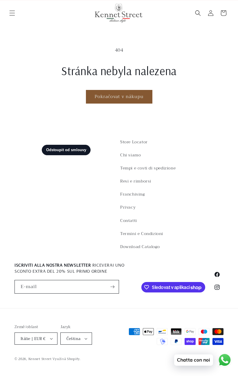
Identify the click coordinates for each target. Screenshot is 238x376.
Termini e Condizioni (141, 233)
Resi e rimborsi (135, 181)
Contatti (128, 220)
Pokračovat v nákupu (119, 96)
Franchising (132, 194)
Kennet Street (40, 359)
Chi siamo (130, 154)
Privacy (128, 207)
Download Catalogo (140, 246)
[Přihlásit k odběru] (112, 287)
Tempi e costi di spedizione (148, 167)
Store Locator (134, 141)
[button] (12, 13)
